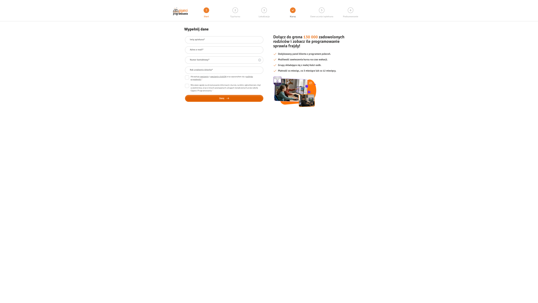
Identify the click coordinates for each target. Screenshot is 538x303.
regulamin (204, 76)
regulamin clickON (218, 76)
